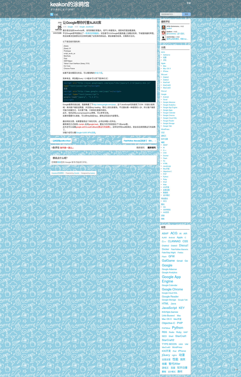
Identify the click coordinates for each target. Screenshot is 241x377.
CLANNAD (174, 241)
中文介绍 (98, 72)
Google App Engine (170, 107)
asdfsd (169, 28)
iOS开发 (166, 187)
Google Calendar (169, 112)
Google (70, 26)
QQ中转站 (166, 209)
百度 (173, 367)
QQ (164, 207)
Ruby (165, 179)
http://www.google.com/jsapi (104, 104)
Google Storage (168, 123)
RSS (164, 332)
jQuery (166, 355)
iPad (174, 351)
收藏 (164, 363)
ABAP (165, 145)
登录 (189, 3)
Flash (165, 158)
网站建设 (164, 198)
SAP (186, 332)
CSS (165, 153)
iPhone (165, 71)
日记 (162, 132)
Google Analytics (169, 105)
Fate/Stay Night (169, 252)
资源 (162, 215)
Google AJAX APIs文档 (85, 132)
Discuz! (164, 91)
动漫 (164, 57)
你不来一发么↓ (67, 147)
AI (164, 147)
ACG (163, 52)
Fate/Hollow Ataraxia (179, 249)
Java (173, 303)
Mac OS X (167, 68)
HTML (165, 163)
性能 (175, 359)
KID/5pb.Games (170, 311)
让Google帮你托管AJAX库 (82, 22)
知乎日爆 (164, 139)
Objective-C (167, 171)
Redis (171, 332)
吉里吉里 (166, 190)
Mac (164, 66)
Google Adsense (169, 102)
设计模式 (166, 195)
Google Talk (167, 126)
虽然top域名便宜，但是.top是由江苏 (178, 39)
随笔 (162, 219)
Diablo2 (166, 77)
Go (164, 161)
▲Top (236, 369)
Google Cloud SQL (170, 118)
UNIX (181, 344)
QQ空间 (166, 212)
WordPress (165, 129)
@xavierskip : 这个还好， (176, 34)
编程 (162, 142)
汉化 (164, 60)
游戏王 (163, 136)
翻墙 (164, 371)
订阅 (56, 14)
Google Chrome (168, 115)
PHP (165, 174)
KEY (182, 308)
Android (166, 97)
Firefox (180, 252)
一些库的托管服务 (91, 33)
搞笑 (182, 359)
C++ (164, 150)
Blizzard (164, 74)
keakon (92, 173)
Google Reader (168, 120)
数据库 (165, 192)
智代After (174, 363)
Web (164, 184)
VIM (186, 344)
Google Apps (167, 110)
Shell (165, 182)
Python (165, 176)
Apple (163, 63)
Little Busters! (168, 315)
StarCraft (166, 82)
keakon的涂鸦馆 (69, 4)
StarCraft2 (167, 85)
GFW (171, 256)
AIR (185, 233)
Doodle (76, 173)
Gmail (165, 99)
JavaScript (89, 26)
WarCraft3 (166, 88)
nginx (174, 355)
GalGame (166, 55)
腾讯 (162, 204)
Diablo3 (166, 79)
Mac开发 (166, 168)
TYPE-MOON (169, 344)
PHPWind (166, 328)
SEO (165, 201)
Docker (165, 155)
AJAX (164, 237)
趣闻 (179, 371)
